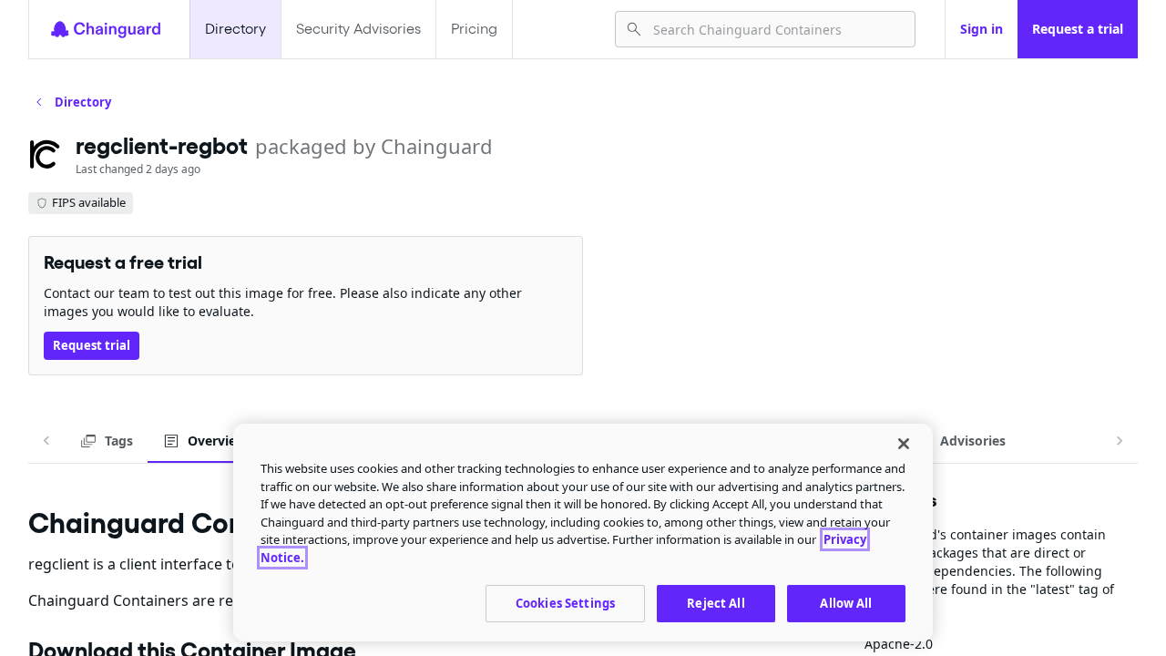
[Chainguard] (105, 29)
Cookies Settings (565, 603)
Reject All (715, 603)
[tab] (106, 441)
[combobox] (776, 29)
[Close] (904, 444)
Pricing (474, 28)
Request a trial (1077, 28)
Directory (235, 28)
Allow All (846, 603)
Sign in (981, 28)
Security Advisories (358, 28)
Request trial (91, 345)
